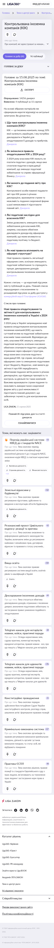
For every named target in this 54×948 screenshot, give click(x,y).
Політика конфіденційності (17, 913)
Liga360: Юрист (9, 850)
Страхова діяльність (17, 470)
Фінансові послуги (39, 470)
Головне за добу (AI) (14, 56)
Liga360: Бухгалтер (11, 857)
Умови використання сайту (17, 907)
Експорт (29, 90)
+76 (47, 664)
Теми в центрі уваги (11, 884)
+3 (48, 440)
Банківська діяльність (17, 466)
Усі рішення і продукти (12, 890)
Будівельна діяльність (17, 509)
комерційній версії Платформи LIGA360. (25, 296)
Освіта (11, 579)
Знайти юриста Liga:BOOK (14, 870)
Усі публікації (36, 56)
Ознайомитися (27, 423)
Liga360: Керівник (10, 844)
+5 (48, 698)
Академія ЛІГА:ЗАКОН (12, 877)
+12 (47, 490)
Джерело (12, 144)
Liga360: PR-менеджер (12, 864)
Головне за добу (13, 66)
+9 (48, 595)
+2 (48, 525)
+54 (47, 563)
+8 (48, 630)
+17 (47, 729)
